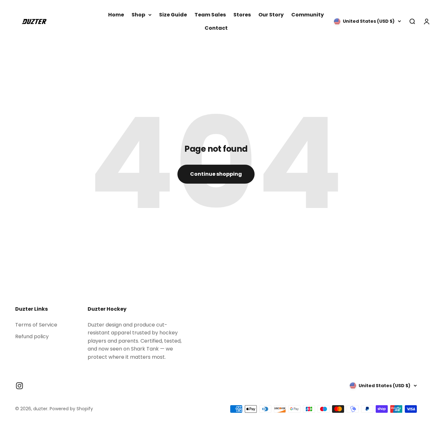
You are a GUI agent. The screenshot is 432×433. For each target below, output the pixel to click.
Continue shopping (216, 174)
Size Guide (173, 14)
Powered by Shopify (71, 409)
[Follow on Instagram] (19, 385)
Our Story (271, 14)
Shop (138, 14)
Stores (242, 14)
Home (116, 14)
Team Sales (210, 14)
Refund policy (32, 336)
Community (307, 14)
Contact (216, 28)
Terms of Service (36, 324)
